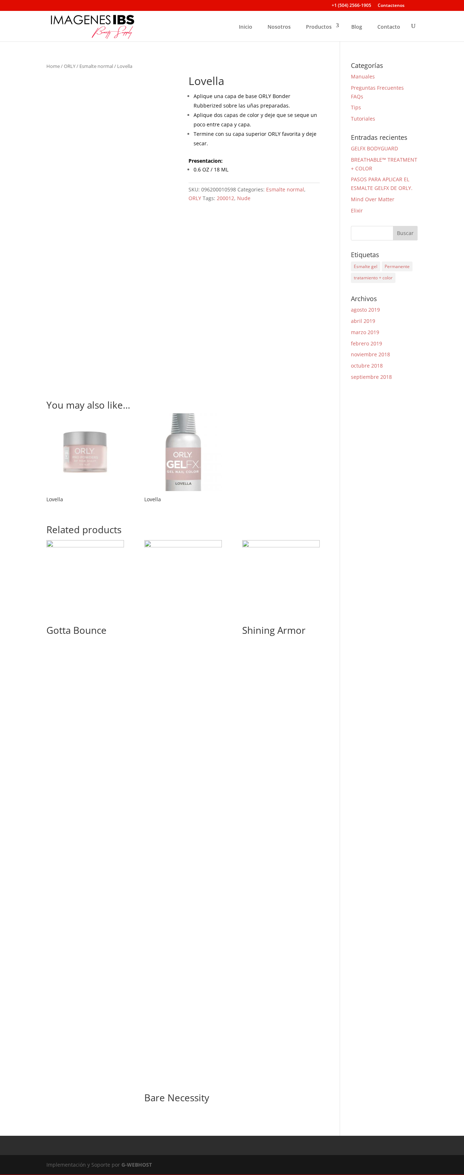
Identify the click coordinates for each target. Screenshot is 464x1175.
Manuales (363, 76)
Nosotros (279, 26)
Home (53, 66)
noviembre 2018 (370, 354)
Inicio (245, 26)
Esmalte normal (96, 66)
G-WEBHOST (136, 1164)
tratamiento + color (373, 278)
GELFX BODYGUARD (374, 148)
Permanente (397, 266)
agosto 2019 (365, 309)
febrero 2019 (366, 343)
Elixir (357, 210)
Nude (243, 198)
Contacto (388, 26)
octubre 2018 (367, 365)
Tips (356, 107)
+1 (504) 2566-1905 (351, 5)
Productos (319, 26)
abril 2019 (363, 320)
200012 (225, 198)
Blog (356, 26)
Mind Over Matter (372, 199)
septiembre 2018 (371, 376)
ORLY (69, 66)
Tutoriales (363, 118)
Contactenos (391, 5)
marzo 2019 (365, 332)
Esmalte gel (365, 266)
